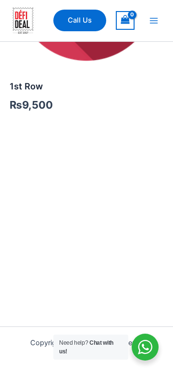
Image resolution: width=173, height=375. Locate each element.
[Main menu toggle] (153, 20)
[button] (79, 20)
